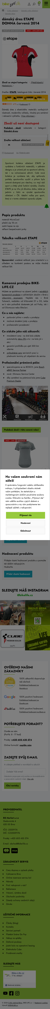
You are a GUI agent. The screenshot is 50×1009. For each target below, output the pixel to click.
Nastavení (25, 523)
